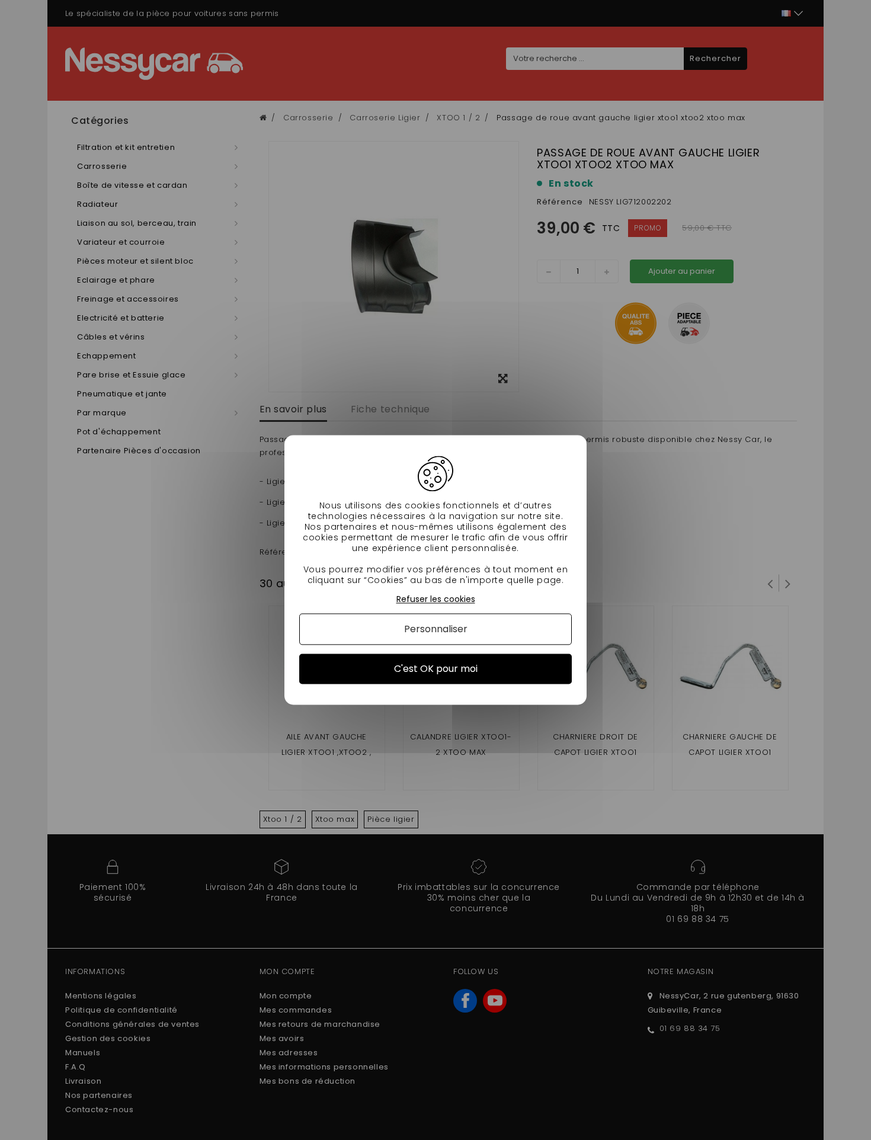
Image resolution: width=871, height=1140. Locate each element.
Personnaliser (435, 629)
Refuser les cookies (435, 599)
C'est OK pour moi (436, 668)
